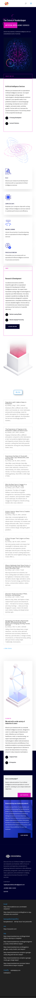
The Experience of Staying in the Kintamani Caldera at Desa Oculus (16, 430)
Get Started (24, 795)
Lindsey (9, 405)
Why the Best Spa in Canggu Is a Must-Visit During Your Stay (16, 485)
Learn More (12, 326)
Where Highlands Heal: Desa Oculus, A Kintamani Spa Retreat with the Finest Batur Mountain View (17, 566)
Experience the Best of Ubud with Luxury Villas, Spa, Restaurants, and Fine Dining (17, 457)
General (23, 405)
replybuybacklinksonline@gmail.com (14, 884)
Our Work (24, 835)
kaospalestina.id (8, 921)
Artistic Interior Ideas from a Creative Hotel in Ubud (17, 512)
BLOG (18, 392)
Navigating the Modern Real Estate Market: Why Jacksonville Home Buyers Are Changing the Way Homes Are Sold (17, 623)
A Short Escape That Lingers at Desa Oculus (17, 539)
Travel (22, 487)
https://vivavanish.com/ (10, 929)
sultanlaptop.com (15, 970)
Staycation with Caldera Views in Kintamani (15, 403)
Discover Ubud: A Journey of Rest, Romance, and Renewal (16, 594)
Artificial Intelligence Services (17, 25)
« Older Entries (8, 648)
